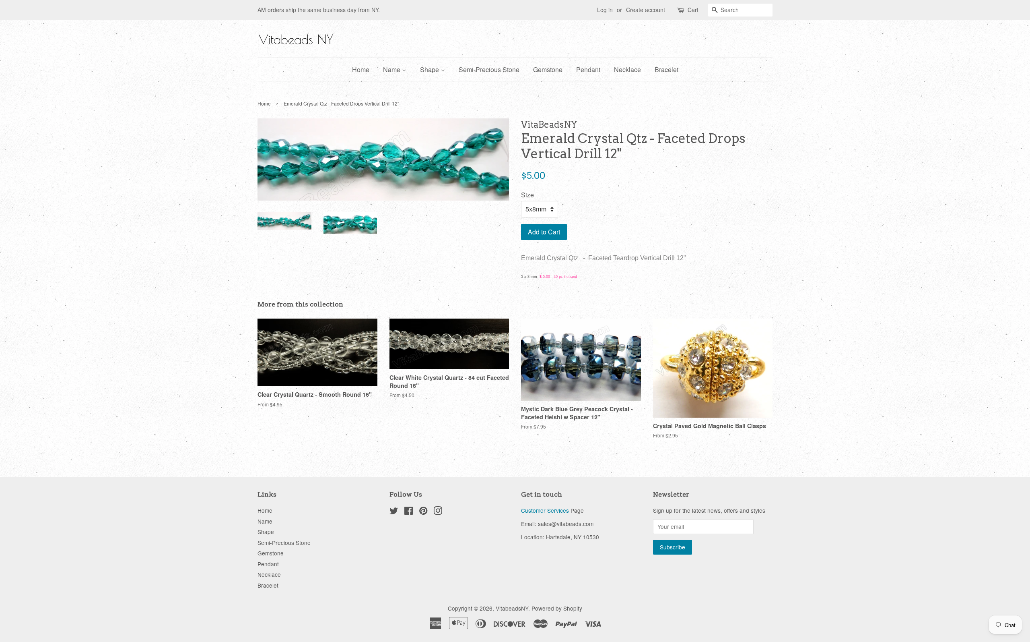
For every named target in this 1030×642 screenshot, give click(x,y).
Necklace (627, 69)
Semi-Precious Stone (489, 69)
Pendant (588, 69)
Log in (605, 10)
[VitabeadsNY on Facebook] (408, 512)
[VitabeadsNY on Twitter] (393, 512)
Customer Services (545, 510)
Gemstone (547, 69)
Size (527, 194)
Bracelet (666, 69)
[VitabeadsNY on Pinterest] (423, 512)
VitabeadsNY (512, 608)
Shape (430, 69)
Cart (693, 10)
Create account (645, 10)
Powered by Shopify (556, 608)
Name (392, 69)
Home (360, 69)
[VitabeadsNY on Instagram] (437, 512)
